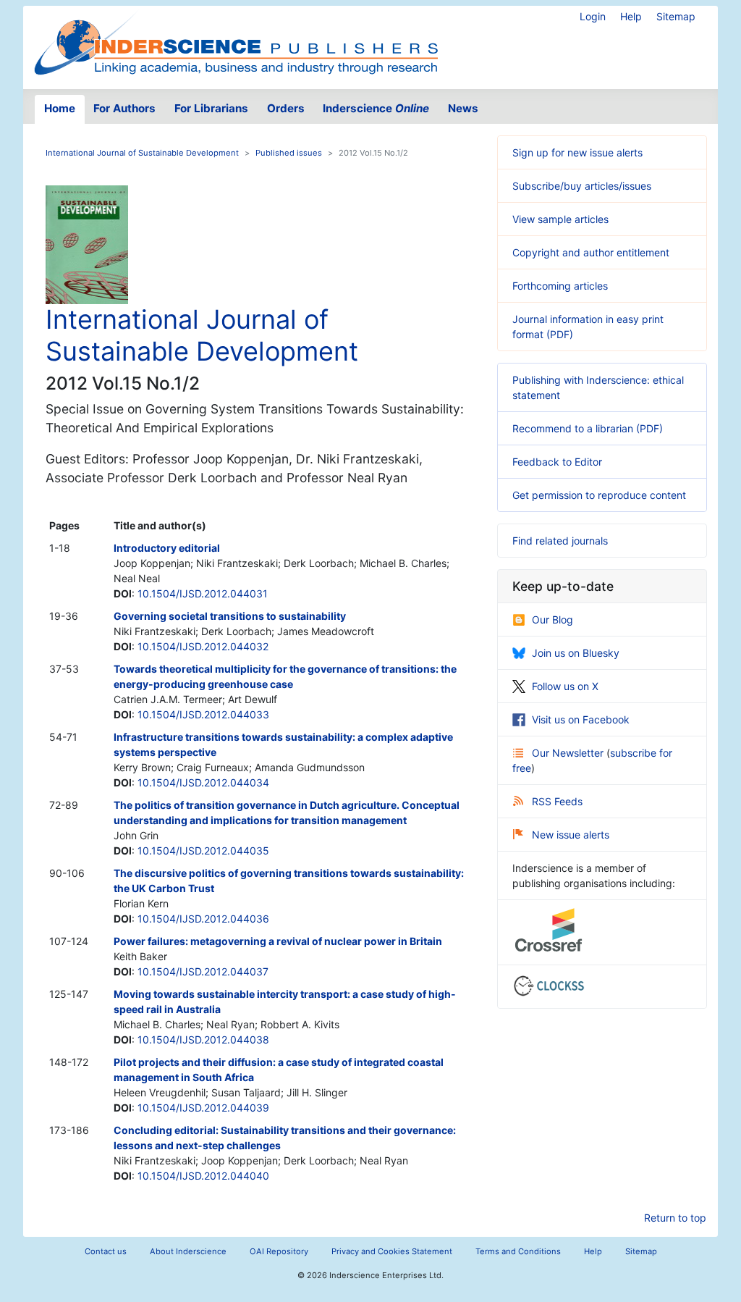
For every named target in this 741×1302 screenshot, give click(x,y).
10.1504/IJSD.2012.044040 (203, 1175)
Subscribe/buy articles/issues (581, 186)
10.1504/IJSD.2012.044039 (203, 1107)
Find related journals (560, 540)
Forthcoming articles (560, 286)
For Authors (124, 108)
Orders (286, 108)
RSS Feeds (557, 801)
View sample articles (560, 219)
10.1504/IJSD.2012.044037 (202, 971)
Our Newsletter (569, 753)
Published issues (288, 153)
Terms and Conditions (518, 1251)
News (463, 108)
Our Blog (552, 619)
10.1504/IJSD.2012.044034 (203, 782)
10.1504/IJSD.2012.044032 (202, 646)
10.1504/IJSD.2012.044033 (203, 714)
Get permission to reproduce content (599, 495)
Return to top (675, 1217)
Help (631, 16)
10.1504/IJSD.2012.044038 (203, 1039)
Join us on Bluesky (575, 653)
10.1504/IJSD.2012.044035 (203, 850)
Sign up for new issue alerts (577, 152)
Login (593, 16)
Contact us (106, 1251)
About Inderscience (188, 1251)
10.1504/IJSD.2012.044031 (202, 593)
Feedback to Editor (557, 461)
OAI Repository (279, 1251)
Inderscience (376, 108)
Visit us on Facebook (581, 719)
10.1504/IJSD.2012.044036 (203, 918)
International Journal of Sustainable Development (142, 153)
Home (59, 108)
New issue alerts (570, 834)
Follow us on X (565, 686)
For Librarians (211, 108)
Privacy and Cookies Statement (391, 1251)
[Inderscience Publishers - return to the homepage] (236, 41)
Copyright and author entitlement (590, 252)
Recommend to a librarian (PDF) (587, 428)
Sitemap (675, 16)
